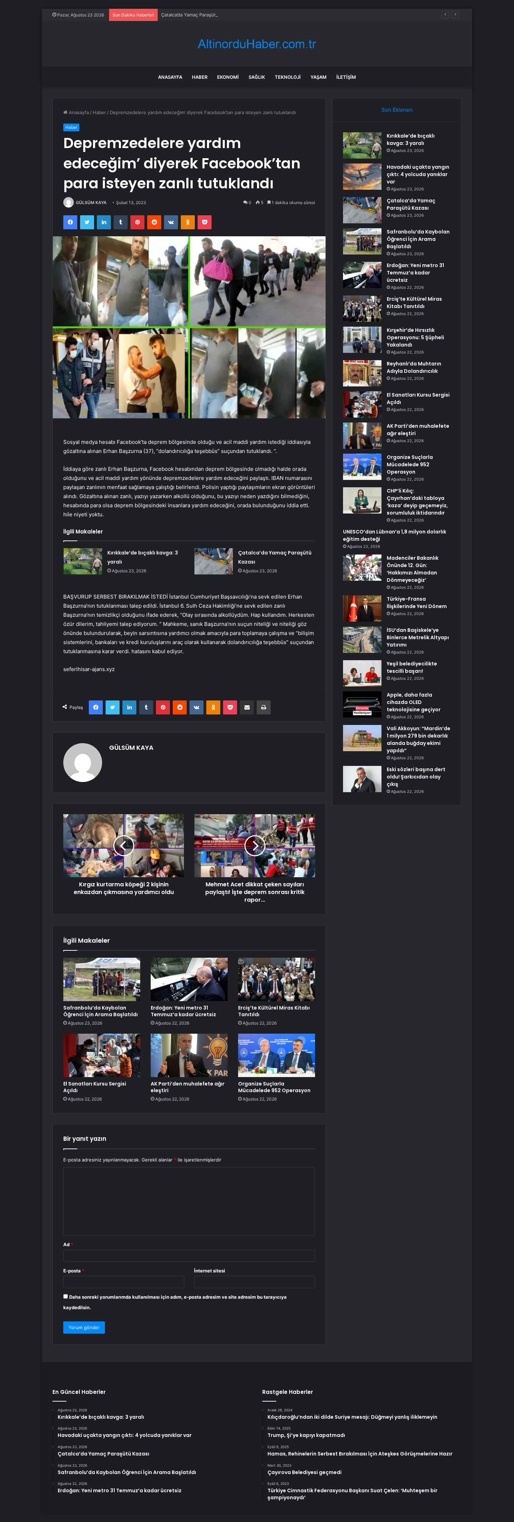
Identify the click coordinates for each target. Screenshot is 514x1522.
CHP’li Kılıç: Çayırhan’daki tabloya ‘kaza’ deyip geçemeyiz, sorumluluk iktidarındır (417, 501)
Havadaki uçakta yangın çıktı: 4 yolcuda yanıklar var (418, 174)
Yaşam (318, 77)
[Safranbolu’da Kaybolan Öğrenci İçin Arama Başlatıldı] (101, 979)
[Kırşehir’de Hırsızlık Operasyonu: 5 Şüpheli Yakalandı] (362, 340)
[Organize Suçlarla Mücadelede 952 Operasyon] (276, 1055)
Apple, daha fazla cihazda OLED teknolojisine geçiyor (414, 702)
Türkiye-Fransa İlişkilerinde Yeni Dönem (417, 602)
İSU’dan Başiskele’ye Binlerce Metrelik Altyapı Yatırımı (418, 637)
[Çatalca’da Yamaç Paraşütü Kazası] (213, 561)
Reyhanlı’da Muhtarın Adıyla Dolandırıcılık (414, 367)
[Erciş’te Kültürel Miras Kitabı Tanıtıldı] (276, 979)
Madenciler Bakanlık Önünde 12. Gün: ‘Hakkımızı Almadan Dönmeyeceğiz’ (412, 569)
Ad (68, 1244)
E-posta (73, 1270)
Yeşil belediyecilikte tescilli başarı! (412, 667)
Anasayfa (170, 77)
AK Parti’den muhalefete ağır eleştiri (187, 1087)
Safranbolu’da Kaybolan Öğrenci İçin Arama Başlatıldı (100, 1011)
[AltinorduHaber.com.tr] (257, 44)
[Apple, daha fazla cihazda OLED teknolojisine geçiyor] (362, 704)
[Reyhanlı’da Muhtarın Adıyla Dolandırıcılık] (362, 373)
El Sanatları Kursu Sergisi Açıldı (94, 1087)
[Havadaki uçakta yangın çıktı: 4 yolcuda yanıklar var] (362, 176)
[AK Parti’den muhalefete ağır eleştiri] (189, 1055)
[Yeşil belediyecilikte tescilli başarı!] (362, 673)
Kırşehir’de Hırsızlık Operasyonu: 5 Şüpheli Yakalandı (415, 337)
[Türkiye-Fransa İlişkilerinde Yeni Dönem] (362, 608)
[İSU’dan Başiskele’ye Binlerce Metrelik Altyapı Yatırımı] (362, 640)
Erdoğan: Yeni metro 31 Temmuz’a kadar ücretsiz (183, 1011)
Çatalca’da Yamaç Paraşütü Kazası (197, 15)
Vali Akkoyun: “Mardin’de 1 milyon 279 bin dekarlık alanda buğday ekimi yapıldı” (418, 739)
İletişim (346, 77)
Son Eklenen (397, 109)
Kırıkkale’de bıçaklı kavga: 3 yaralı (411, 139)
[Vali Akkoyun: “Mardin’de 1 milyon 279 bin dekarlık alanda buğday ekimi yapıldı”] (362, 738)
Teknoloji (288, 77)
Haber (199, 77)
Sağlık (257, 77)
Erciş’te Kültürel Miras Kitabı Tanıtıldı (274, 1011)
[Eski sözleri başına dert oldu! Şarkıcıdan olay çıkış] (362, 779)
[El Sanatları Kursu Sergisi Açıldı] (101, 1055)
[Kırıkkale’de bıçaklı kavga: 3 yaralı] (83, 561)
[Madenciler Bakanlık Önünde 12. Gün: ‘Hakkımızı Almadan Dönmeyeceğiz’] (362, 567)
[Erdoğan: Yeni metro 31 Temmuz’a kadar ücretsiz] (189, 979)
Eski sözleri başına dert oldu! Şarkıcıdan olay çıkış (416, 777)
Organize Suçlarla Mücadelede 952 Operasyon (274, 1087)
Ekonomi (228, 77)
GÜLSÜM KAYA (91, 202)
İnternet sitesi (209, 1270)
